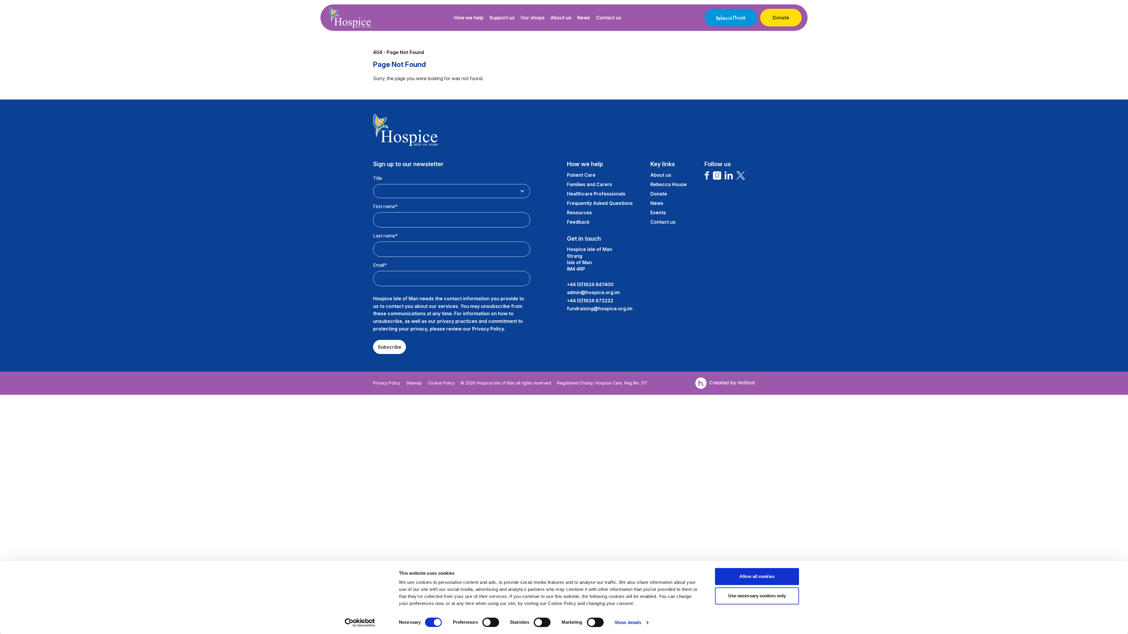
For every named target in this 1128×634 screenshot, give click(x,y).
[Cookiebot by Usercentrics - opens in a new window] (360, 622)
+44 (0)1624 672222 (590, 300)
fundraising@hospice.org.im (599, 308)
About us (560, 18)
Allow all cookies (757, 576)
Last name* (385, 235)
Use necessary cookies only (757, 595)
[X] (740, 175)
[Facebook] (706, 175)
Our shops (533, 18)
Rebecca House (668, 184)
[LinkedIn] (729, 175)
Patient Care (581, 175)
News (583, 18)
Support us (502, 18)
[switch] (490, 622)
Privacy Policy (386, 383)
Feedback (578, 222)
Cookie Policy (441, 383)
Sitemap (414, 383)
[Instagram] (717, 175)
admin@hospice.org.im (593, 292)
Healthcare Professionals (596, 194)
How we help (469, 18)
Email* (380, 265)
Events (658, 212)
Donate (781, 18)
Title (377, 178)
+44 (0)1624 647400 (590, 284)
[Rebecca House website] (730, 17)
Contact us (608, 18)
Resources (579, 212)
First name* (385, 206)
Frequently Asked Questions (600, 203)
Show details (628, 622)
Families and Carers (589, 184)
